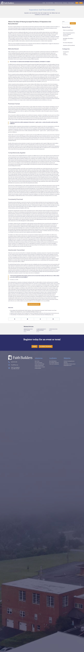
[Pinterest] (40, 319)
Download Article (34, 304)
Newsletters (65, 54)
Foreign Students (38, 368)
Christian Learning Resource (69, 361)
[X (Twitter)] (27, 319)
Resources (65, 2)
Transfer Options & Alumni (40, 366)
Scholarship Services (67, 365)
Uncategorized (66, 51)
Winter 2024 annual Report (68, 30)
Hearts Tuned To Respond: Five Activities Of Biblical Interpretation (69, 34)
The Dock (65, 362)
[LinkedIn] (53, 319)
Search (63, 21)
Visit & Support (71, 2)
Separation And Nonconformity (69, 45)
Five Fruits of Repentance (68, 42)
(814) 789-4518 (14, 361)
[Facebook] (14, 319)
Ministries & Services (58, 2)
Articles (64, 53)
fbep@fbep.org (14, 364)
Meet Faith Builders (49, 2)
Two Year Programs (38, 362)
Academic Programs (45, 346)
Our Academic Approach (54, 362)
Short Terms (37, 361)
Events (34, 346)
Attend (43, 2)
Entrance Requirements (39, 365)
